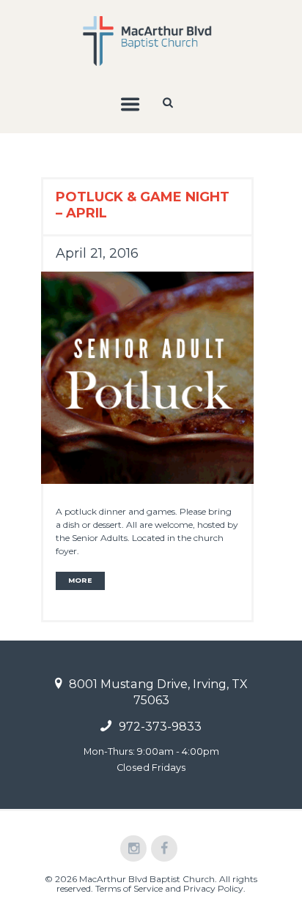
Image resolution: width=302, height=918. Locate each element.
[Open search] (169, 102)
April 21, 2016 (97, 253)
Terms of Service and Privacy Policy (169, 888)
